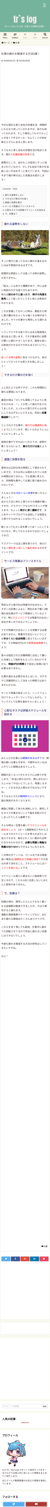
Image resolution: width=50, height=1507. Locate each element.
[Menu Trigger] (44, 5)
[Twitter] (14, 1504)
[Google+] (25, 1259)
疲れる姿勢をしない (13, 194)
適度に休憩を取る (12, 202)
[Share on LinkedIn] (34, 1259)
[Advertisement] (25, 94)
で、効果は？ (10, 213)
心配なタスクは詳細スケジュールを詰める (24, 209)
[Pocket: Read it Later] (44, 1259)
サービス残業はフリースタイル (19, 206)
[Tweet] (5, 1259)
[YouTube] (36, 1504)
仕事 (18, 42)
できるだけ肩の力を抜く (15, 198)
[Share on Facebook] (15, 1259)
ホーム (7, 42)
